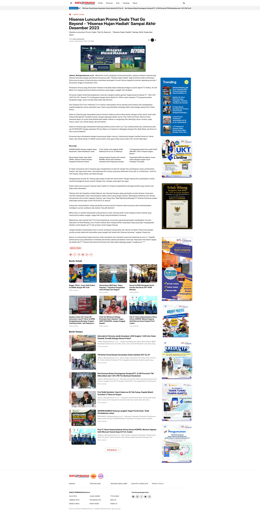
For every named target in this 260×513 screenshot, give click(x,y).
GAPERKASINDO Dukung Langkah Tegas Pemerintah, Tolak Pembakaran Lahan (83, 150)
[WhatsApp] (87, 254)
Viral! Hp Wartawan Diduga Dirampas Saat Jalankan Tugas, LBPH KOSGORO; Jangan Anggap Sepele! (112, 320)
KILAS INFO (73, 496)
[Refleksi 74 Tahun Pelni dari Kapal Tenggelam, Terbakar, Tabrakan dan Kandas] (167, 100)
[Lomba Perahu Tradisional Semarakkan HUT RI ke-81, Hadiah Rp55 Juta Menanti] (167, 120)
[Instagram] (137, 496)
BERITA (70, 375)
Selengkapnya (112, 450)
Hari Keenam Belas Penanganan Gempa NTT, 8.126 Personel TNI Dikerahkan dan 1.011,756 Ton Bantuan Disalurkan (129, 8)
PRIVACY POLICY (158, 483)
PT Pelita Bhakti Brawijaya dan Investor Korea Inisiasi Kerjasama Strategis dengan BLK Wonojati (180, 109)
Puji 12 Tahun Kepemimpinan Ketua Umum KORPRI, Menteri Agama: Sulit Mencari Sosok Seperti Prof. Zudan (143, 320)
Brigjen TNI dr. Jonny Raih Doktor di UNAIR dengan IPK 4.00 (82, 286)
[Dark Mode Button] (184, 3)
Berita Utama (70, 341)
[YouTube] (145, 496)
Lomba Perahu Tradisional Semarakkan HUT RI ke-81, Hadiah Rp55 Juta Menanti (179, 119)
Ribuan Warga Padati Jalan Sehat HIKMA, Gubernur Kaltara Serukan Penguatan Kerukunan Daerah (80, 159)
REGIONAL (70, 358)
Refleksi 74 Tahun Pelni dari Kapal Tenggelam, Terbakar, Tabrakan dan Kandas (180, 100)
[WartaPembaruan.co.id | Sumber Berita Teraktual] (85, 3)
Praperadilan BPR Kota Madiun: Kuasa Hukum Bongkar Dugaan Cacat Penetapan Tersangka (142, 159)
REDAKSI (72, 483)
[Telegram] (78, 254)
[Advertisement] (175, 43)
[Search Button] (189, 3)
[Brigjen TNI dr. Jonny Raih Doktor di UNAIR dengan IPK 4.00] (83, 273)
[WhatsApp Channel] (149, 496)
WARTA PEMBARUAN (83, 509)
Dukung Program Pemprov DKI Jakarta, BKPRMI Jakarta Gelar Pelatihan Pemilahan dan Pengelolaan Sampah (112, 159)
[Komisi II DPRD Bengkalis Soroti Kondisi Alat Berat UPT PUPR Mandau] (143, 273)
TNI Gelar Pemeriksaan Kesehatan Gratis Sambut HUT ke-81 (124, 355)
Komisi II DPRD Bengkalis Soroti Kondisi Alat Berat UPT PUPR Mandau (141, 287)
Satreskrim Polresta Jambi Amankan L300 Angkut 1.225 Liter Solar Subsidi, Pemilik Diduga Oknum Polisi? (127, 337)
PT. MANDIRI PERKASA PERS (101, 509)
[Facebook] (70, 254)
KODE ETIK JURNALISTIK (139, 483)
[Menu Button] (71, 3)
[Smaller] (149, 40)
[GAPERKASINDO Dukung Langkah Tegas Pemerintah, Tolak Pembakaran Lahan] (84, 418)
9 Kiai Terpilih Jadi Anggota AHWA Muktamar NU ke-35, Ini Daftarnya (111, 150)
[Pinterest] (82, 254)
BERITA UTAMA (75, 248)
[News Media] (101, 476)
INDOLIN (113, 500)
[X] (74, 254)
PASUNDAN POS (95, 500)
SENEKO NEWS (74, 503)
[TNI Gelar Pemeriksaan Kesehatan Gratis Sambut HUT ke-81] (84, 362)
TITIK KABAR (114, 496)
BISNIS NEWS (94, 503)
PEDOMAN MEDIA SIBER (118, 483)
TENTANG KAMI (95, 483)
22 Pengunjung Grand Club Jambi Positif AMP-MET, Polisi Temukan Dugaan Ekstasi (143, 151)
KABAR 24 (113, 503)
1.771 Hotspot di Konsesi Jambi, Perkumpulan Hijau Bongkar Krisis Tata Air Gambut (180, 129)
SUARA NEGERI (95, 496)
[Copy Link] (91, 254)
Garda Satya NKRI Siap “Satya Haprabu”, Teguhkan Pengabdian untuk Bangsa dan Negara (112, 287)
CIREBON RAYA (74, 500)
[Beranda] (70, 14)
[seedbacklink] (93, 476)
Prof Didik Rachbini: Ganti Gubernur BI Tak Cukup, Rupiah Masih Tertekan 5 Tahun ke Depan (125, 393)
